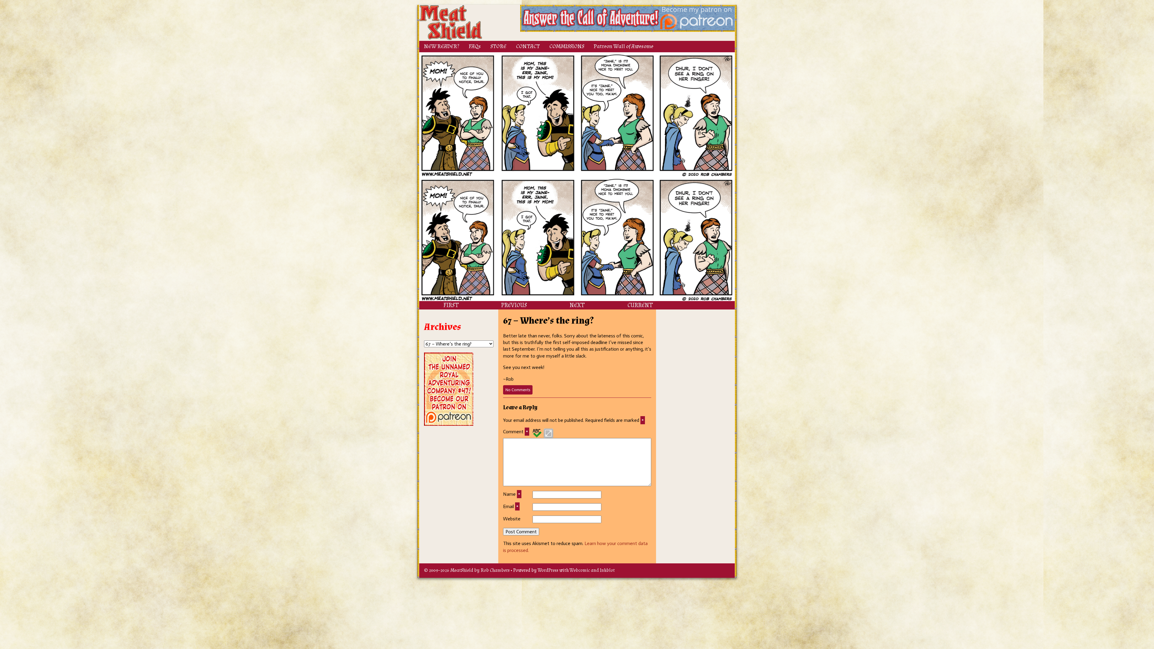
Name (511, 494)
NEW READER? (441, 46)
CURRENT (640, 305)
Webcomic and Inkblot (592, 570)
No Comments (519, 391)
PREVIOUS (514, 305)
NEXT (577, 305)
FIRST (451, 305)
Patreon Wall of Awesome (623, 46)
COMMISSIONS (566, 46)
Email (510, 506)
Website (512, 519)
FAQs (475, 46)
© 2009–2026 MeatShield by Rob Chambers (467, 570)
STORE (498, 46)
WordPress (548, 570)
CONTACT (528, 46)
